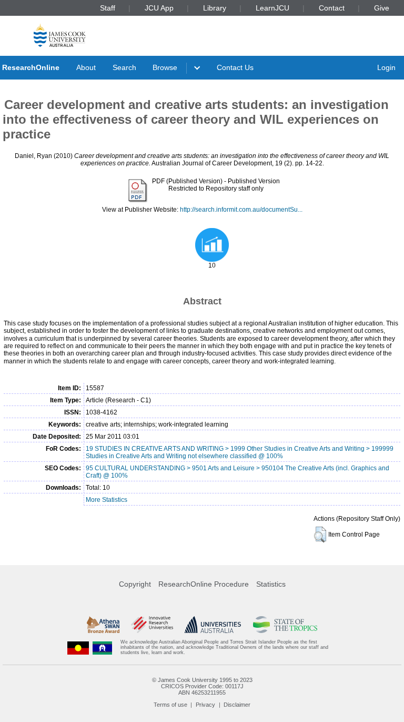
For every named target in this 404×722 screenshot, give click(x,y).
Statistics (271, 584)
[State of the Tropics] (285, 624)
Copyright (135, 584)
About (86, 67)
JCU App (159, 8)
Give (381, 8)
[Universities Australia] (213, 624)
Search (124, 67)
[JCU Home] (60, 35)
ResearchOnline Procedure (203, 584)
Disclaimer (237, 704)
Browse (165, 67)
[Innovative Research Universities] (152, 624)
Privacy (205, 704)
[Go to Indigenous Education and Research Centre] (78, 647)
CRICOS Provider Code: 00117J (202, 686)
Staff (107, 8)
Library (214, 8)
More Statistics (106, 499)
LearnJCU (272, 8)
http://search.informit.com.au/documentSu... (241, 209)
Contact (332, 8)
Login (386, 67)
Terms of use (170, 704)
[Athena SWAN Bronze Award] (103, 624)
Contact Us (235, 67)
